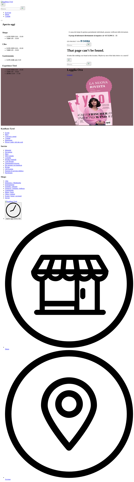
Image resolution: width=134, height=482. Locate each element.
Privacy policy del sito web (14, 142)
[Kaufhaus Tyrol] (7, 2)
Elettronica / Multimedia (13, 183)
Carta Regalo (9, 161)
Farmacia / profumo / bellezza (15, 188)
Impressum (8, 140)
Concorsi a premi (10, 136)
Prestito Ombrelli (10, 159)
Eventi (7, 133)
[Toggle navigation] (2, 20)
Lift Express (9, 169)
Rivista (7, 167)
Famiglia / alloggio (11, 186)
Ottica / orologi (10, 194)
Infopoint (8, 150)
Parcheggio (8, 173)
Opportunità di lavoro (12, 163)
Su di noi (8, 12)
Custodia (8, 158)
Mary (7, 135)
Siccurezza (8, 152)
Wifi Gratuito (9, 156)
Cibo (6, 181)
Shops (7, 14)
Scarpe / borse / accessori (13, 196)
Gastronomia (9, 190)
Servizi (7, 198)
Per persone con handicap (13, 165)
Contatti (7, 16)
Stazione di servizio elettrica (14, 171)
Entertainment (9, 185)
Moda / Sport (9, 192)
